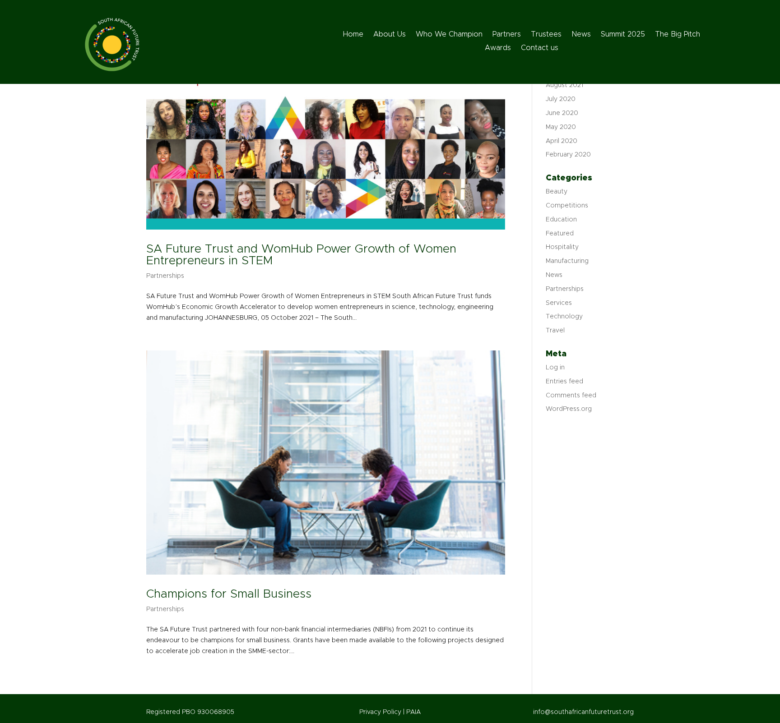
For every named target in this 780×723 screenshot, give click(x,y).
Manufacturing (567, 261)
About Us (389, 34)
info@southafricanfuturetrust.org (583, 712)
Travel (555, 330)
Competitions (567, 206)
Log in (555, 367)
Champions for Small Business (228, 594)
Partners (506, 34)
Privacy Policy (381, 712)
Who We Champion (449, 34)
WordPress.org (569, 409)
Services (559, 303)
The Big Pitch (677, 34)
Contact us (539, 48)
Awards (498, 48)
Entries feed (564, 381)
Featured (560, 233)
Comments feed (571, 395)
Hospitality (562, 247)
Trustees (546, 34)
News (581, 34)
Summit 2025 (623, 34)
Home (353, 34)
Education (561, 219)
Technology (564, 316)
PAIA (413, 712)
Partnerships (165, 276)
